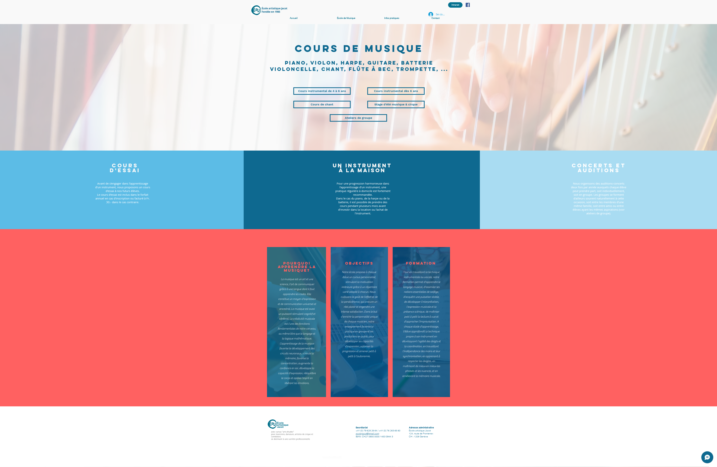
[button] (406, 18)
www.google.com (332, 456)
